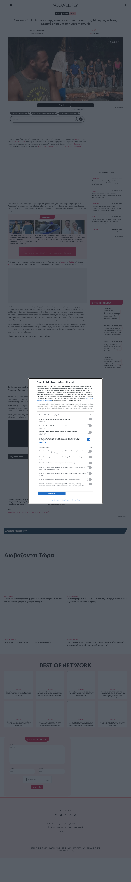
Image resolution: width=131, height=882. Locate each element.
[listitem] (65, 415)
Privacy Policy (76, 500)
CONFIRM (51, 493)
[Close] (99, 382)
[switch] (89, 419)
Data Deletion (55, 500)
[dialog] (65, 441)
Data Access (65, 500)
